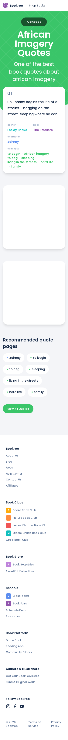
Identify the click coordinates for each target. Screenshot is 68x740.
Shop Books (37, 5)
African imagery (36, 154)
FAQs (9, 467)
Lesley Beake (17, 130)
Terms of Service (34, 724)
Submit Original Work (20, 682)
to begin (13, 154)
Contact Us (14, 479)
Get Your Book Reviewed (22, 676)
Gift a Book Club (17, 540)
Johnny (13, 142)
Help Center (14, 474)
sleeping (27, 158)
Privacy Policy (56, 724)
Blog (9, 462)
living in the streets (22, 162)
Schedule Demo (16, 610)
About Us (12, 455)
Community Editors (19, 652)
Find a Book (14, 640)
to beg (12, 158)
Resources (13, 616)
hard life (46, 162)
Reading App (15, 646)
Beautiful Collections (20, 571)
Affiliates (12, 486)
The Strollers (43, 130)
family (16, 166)
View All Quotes (18, 409)
